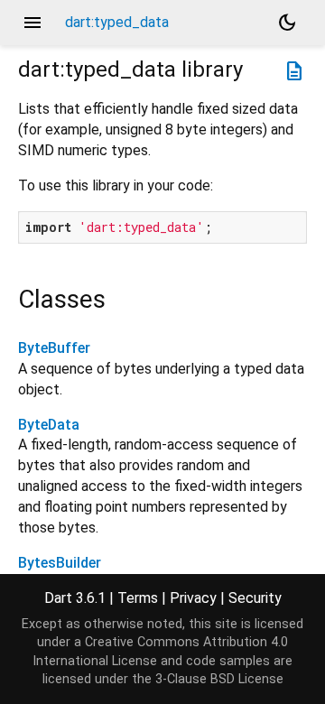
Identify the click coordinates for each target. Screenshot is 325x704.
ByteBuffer (54, 348)
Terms (137, 598)
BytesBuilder (59, 562)
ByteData (48, 424)
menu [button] (32, 22)
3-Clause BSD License (219, 679)
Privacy (193, 598)
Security (255, 598)
